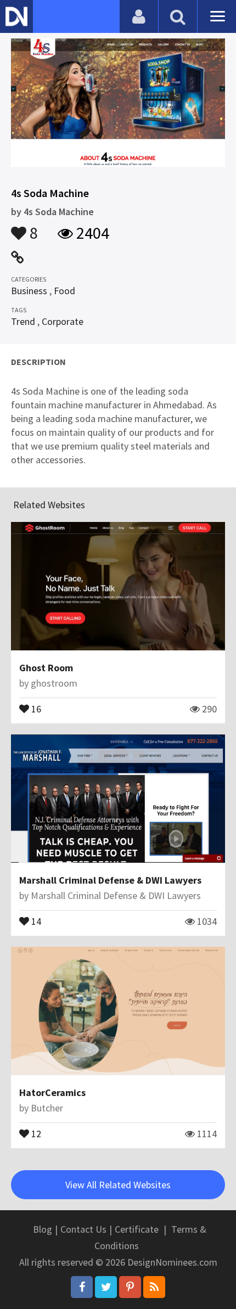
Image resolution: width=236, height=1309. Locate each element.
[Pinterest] (130, 1287)
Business (29, 290)
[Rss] (154, 1287)
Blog (42, 1229)
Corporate (62, 321)
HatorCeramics (52, 1092)
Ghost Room (46, 667)
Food (64, 290)
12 (35, 1132)
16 (35, 708)
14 (35, 920)
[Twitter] (106, 1287)
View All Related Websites (118, 1184)
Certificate (137, 1229)
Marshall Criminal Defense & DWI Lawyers (110, 880)
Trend (23, 321)
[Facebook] (82, 1287)
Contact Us (83, 1229)
